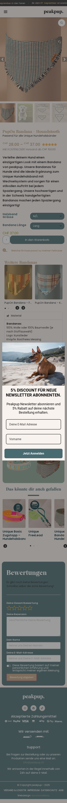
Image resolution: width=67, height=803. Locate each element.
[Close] (60, 347)
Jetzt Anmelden (33, 453)
